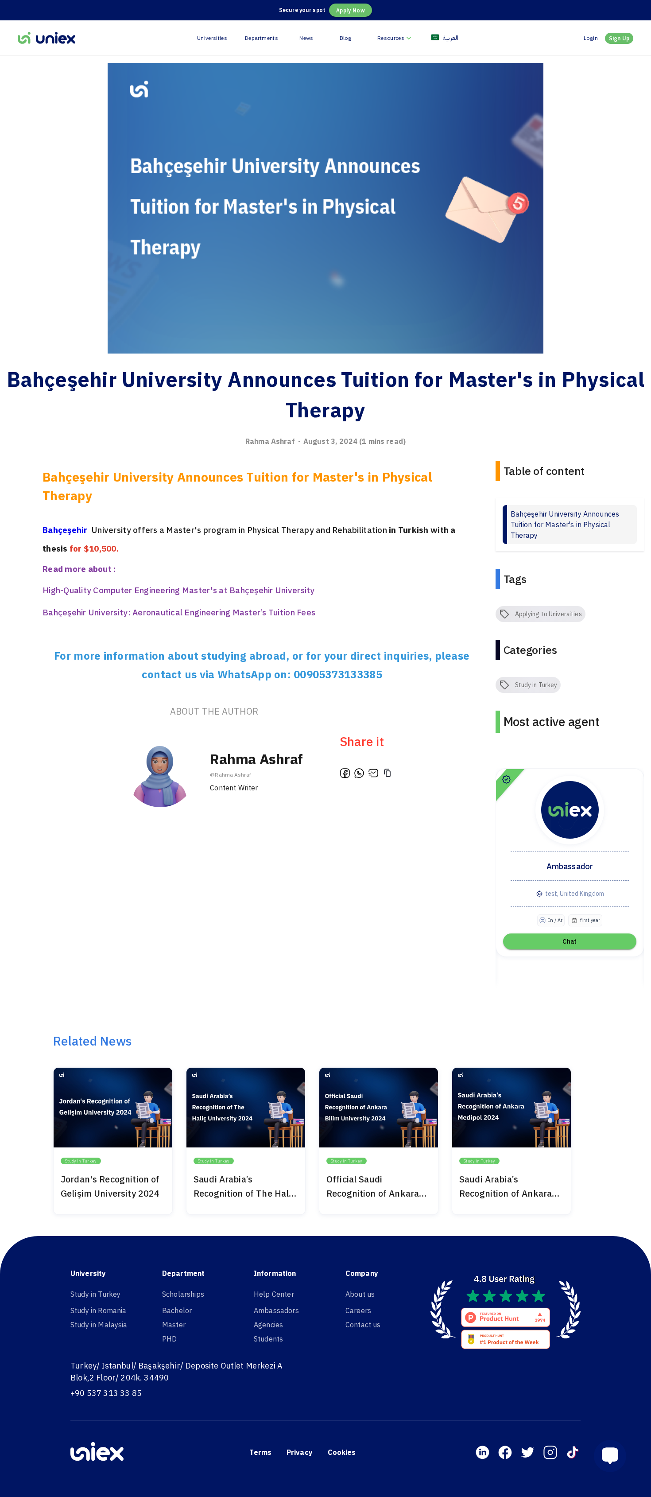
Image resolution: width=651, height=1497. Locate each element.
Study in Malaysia (99, 1324)
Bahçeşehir (66, 530)
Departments (261, 38)
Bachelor (177, 1310)
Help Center (274, 1294)
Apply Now (350, 10)
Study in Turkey (95, 1294)
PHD (169, 1338)
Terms (260, 1452)
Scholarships (183, 1294)
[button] (613, 1456)
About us (360, 1294)
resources (390, 38)
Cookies (342, 1452)
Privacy (300, 1452)
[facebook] (345, 774)
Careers (358, 1310)
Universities (212, 38)
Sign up (619, 38)
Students (268, 1338)
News (306, 38)
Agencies (268, 1324)
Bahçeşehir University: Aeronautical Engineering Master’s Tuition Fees (179, 612)
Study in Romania (98, 1310)
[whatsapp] (359, 774)
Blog (345, 38)
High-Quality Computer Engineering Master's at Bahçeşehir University (179, 590)
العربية (450, 38)
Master (174, 1324)
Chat (569, 941)
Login (591, 38)
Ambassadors (276, 1310)
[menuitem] (395, 38)
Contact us (363, 1324)
